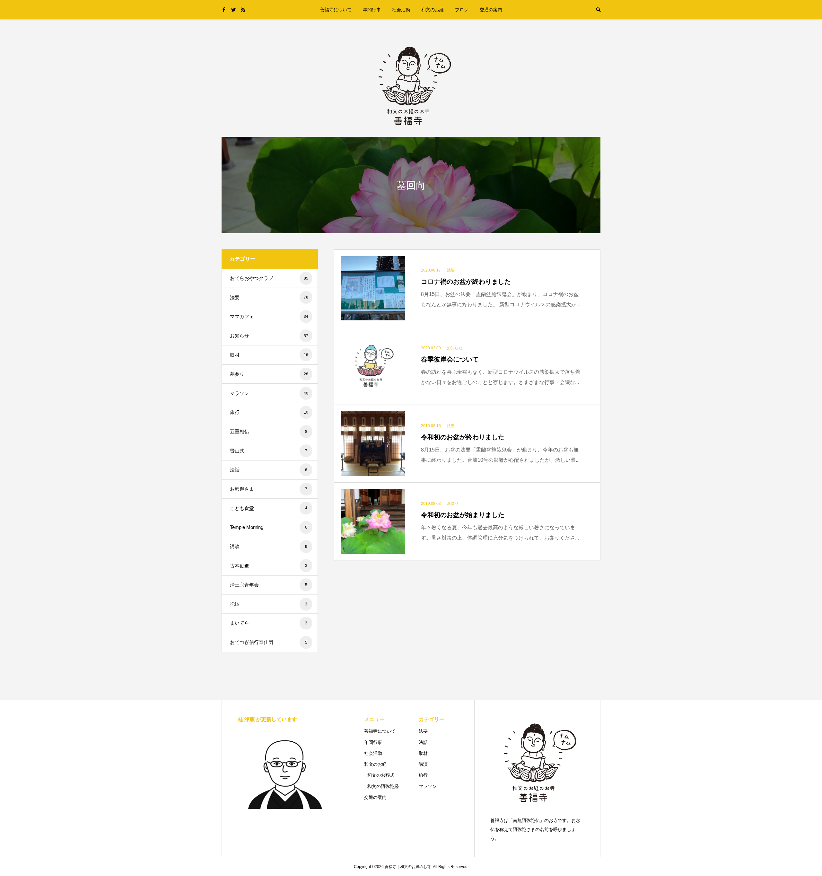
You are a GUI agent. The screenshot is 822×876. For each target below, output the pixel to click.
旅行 (269, 412)
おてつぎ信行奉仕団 (268, 642)
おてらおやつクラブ (269, 278)
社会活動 (401, 9)
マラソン (269, 393)
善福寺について (336, 9)
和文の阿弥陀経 (383, 786)
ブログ (461, 9)
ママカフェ (269, 316)
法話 (268, 469)
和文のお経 (432, 9)
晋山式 (268, 450)
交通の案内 (491, 9)
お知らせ (269, 335)
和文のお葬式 (380, 775)
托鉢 (268, 604)
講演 (268, 546)
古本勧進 (268, 565)
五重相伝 (268, 431)
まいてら (268, 623)
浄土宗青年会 (268, 584)
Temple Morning (268, 527)
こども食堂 (268, 508)
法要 (269, 297)
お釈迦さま (268, 489)
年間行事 (372, 9)
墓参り (269, 374)
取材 (269, 355)
